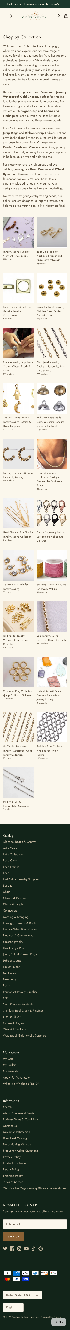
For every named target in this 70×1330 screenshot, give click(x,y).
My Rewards (10, 1071)
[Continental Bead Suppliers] (35, 16)
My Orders (9, 1065)
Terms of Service (13, 1182)
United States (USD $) (19, 1295)
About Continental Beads (18, 1113)
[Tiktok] (33, 1248)
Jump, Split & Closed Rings (20, 954)
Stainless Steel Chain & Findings (23, 1010)
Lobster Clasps (12, 960)
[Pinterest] (40, 1248)
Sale (5, 998)
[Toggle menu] (4, 16)
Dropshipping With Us (17, 1144)
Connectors (10, 910)
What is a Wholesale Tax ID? (21, 1084)
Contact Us (10, 1126)
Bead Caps (10, 860)
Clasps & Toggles (13, 904)
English (10, 1307)
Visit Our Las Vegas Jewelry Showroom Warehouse (34, 1188)
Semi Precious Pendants (18, 1004)
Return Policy (11, 1169)
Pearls (6, 985)
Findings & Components (18, 935)
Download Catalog (15, 1138)
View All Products (14, 1029)
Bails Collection (13, 854)
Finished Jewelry (13, 942)
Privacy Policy (12, 1157)
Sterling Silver (11, 1017)
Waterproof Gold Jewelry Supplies (24, 1035)
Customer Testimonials (16, 1132)
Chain (6, 892)
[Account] (58, 16)
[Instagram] (19, 1248)
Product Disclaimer (15, 1163)
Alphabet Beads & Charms (19, 842)
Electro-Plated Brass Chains (20, 929)
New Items (9, 979)
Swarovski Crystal (14, 1023)
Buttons (7, 885)
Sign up (13, 1236)
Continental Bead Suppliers (25, 1317)
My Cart (8, 1059)
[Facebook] (12, 1248)
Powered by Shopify (51, 1317)
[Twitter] (5, 1248)
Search (7, 1107)
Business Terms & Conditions (20, 1119)
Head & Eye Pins (13, 948)
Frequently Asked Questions (20, 1150)
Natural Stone (11, 967)
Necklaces (9, 973)
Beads (6, 873)
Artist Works (10, 848)
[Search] (12, 16)
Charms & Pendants (15, 898)
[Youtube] (26, 1248)
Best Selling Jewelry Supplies (21, 879)
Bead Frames (11, 867)
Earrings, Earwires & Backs (19, 923)
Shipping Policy (13, 1176)
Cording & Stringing (15, 917)
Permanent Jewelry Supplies (20, 992)
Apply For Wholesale (16, 1077)
